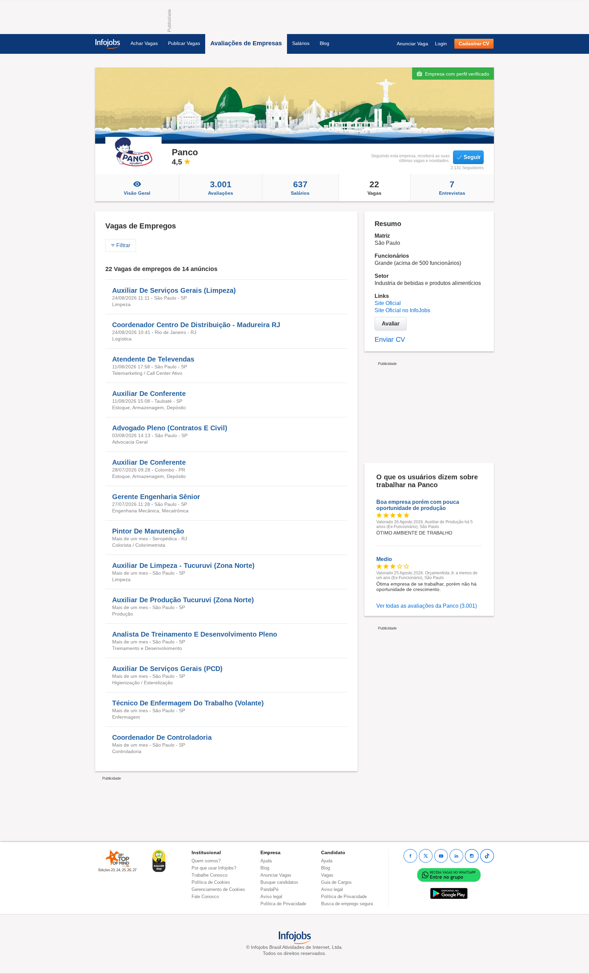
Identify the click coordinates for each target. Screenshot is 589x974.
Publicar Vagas (184, 43)
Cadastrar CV (474, 43)
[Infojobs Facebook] (410, 856)
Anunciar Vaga (412, 43)
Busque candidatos (279, 882)
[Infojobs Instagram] (472, 856)
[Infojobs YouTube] (441, 856)
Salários (300, 43)
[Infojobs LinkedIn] (456, 856)
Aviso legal (271, 896)
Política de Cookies (211, 882)
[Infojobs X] (426, 856)
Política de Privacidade (283, 903)
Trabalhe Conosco (209, 875)
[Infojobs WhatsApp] (449, 874)
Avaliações (220, 187)
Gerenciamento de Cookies (218, 889)
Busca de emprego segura (347, 903)
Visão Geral (137, 193)
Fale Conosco (205, 896)
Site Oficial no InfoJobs (402, 310)
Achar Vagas (144, 43)
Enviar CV (390, 339)
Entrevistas (452, 187)
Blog (324, 43)
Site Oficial (388, 303)
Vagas (374, 187)
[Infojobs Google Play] (449, 893)
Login (441, 43)
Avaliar (390, 323)
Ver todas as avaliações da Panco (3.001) (426, 606)
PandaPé (269, 889)
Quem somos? (206, 860)
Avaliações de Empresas (246, 43)
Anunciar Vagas (275, 875)
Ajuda (266, 860)
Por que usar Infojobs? (214, 868)
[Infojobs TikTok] (487, 856)
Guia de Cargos (336, 882)
